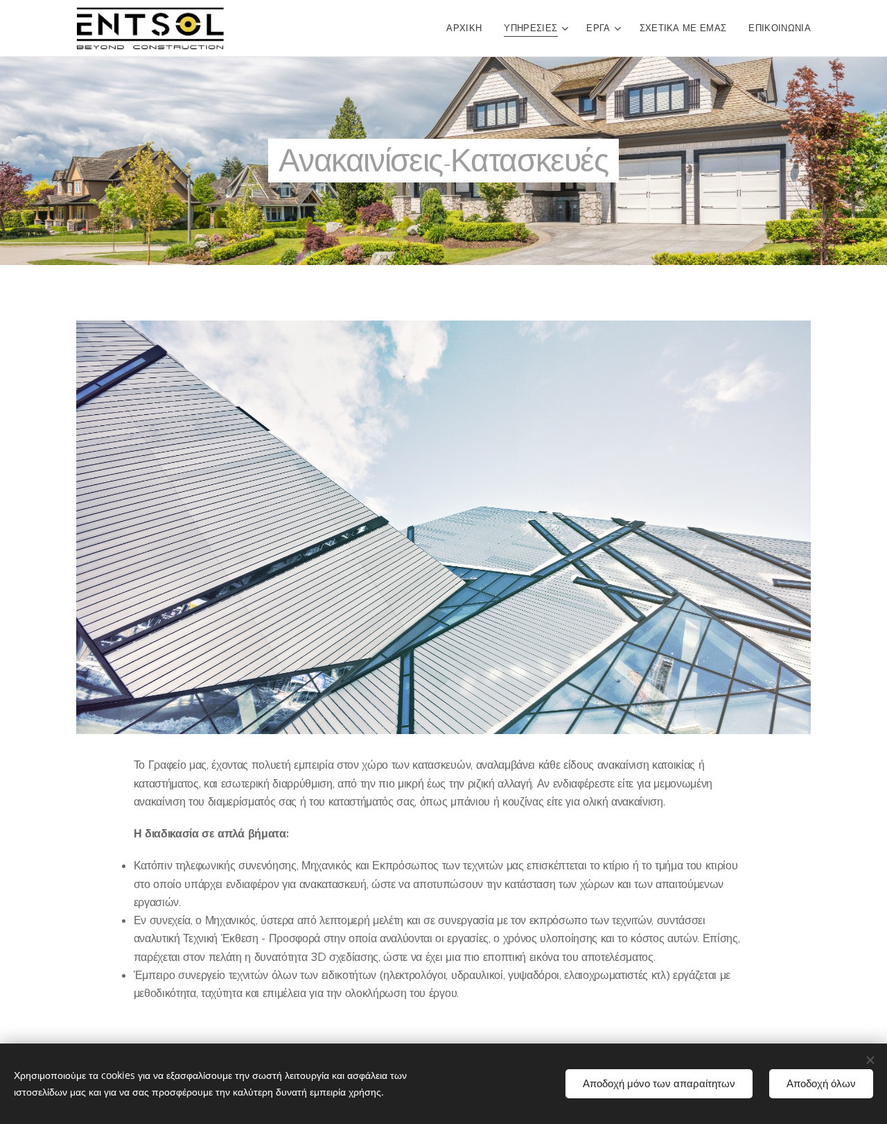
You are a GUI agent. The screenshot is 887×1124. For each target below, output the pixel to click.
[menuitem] (468, 28)
